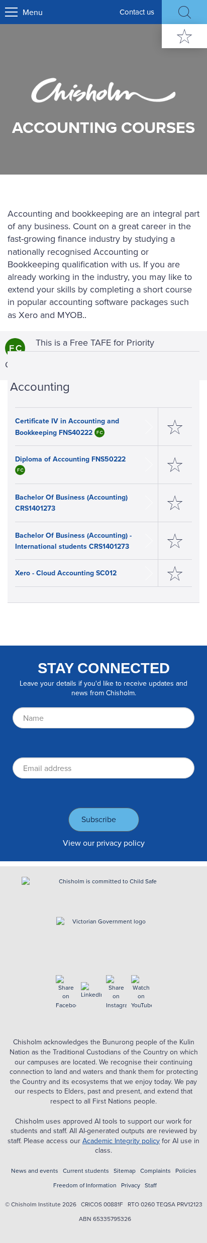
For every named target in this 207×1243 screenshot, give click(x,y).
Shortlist (184, 36)
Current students (86, 1170)
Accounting (40, 386)
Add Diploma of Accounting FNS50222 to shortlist (175, 465)
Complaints (155, 1170)
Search (184, 12)
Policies (185, 1170)
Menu (33, 12)
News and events (34, 1170)
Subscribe (98, 819)
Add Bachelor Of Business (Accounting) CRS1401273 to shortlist (175, 503)
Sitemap (125, 1170)
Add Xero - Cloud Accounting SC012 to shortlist (175, 573)
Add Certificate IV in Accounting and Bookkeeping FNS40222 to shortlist (175, 426)
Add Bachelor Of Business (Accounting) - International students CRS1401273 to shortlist (175, 541)
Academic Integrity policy (121, 1141)
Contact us (137, 12)
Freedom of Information (85, 1185)
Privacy (130, 1185)
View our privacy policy (104, 842)
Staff (151, 1185)
